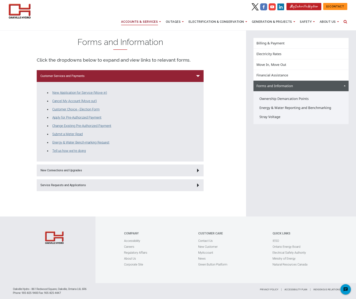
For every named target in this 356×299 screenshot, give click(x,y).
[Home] (20, 11)
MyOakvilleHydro (304, 6)
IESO (276, 241)
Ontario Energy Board (286, 246)
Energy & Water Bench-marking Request (80, 142)
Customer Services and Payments (62, 76)
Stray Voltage (269, 117)
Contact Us (205, 241)
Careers (129, 246)
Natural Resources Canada (290, 264)
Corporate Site (133, 264)
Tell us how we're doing (69, 151)
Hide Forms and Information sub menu (345, 86)
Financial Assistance (272, 75)
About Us (328, 21)
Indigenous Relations (326, 289)
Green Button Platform (212, 264)
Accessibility (132, 241)
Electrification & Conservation (216, 21)
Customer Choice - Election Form (76, 109)
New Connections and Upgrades (61, 170)
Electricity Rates (268, 54)
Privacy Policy (269, 289)
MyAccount (205, 252)
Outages (173, 21)
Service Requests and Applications (63, 185)
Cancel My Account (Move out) (74, 101)
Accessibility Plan (295, 289)
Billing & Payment (270, 43)
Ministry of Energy (284, 258)
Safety (306, 21)
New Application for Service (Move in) (79, 93)
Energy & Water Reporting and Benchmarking (295, 107)
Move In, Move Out (271, 64)
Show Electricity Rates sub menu (345, 54)
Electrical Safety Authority (289, 252)
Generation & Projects (272, 21)
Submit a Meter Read (67, 134)
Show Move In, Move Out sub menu (345, 64)
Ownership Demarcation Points (284, 98)
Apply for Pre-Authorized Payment (76, 117)
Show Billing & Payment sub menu (345, 43)
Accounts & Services (139, 21)
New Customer (208, 246)
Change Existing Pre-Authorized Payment (81, 126)
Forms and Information (274, 86)
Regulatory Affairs (135, 252)
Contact (336, 6)
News (202, 258)
